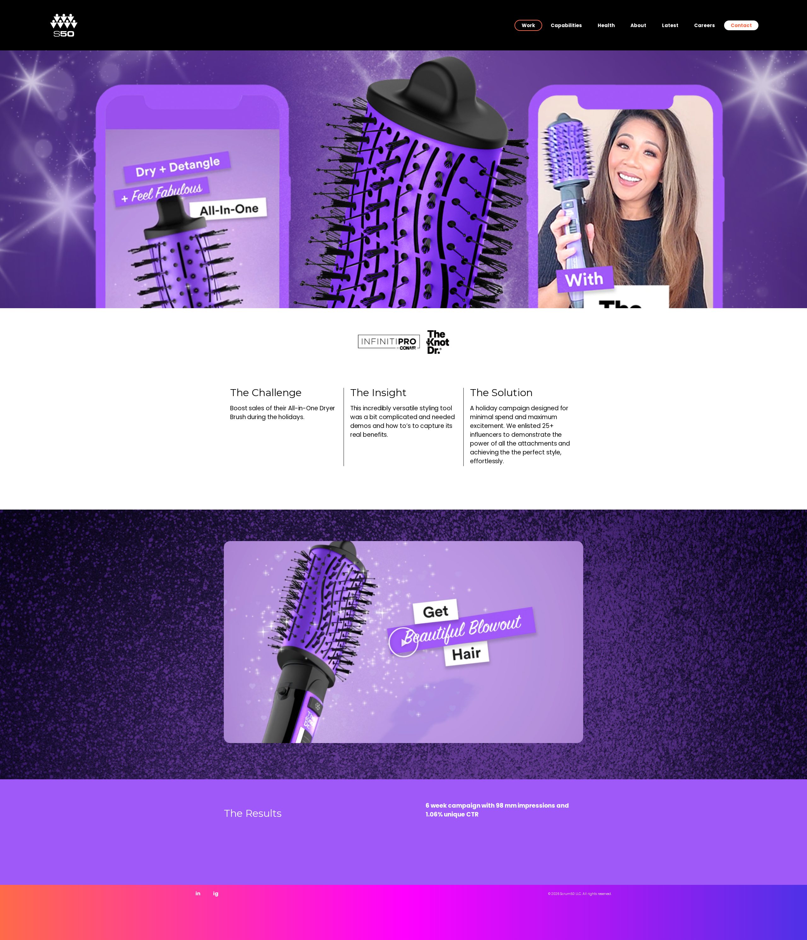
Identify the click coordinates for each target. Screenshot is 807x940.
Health (606, 25)
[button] (403, 642)
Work (528, 25)
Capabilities (566, 25)
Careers (704, 25)
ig (215, 893)
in (197, 893)
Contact (741, 25)
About (638, 25)
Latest (670, 25)
